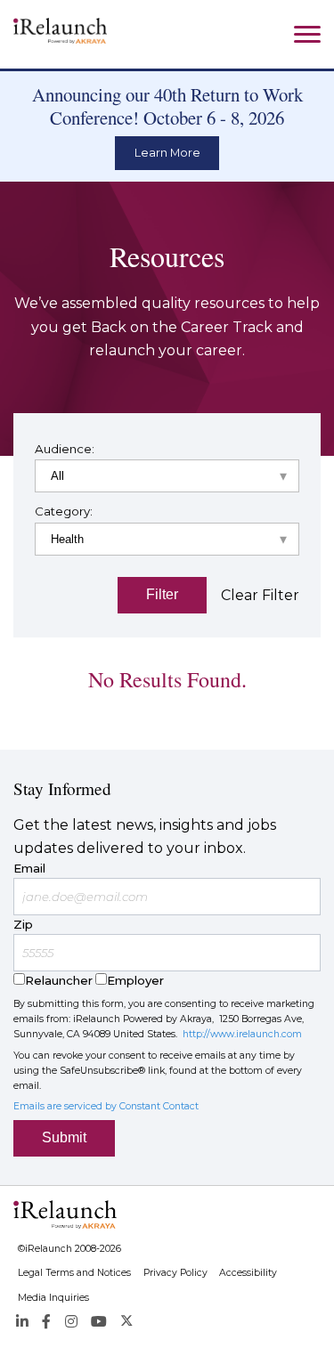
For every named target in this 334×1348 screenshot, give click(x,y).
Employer (135, 980)
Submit (64, 1137)
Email (29, 868)
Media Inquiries (53, 1297)
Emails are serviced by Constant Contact (106, 1106)
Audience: (64, 449)
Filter (162, 594)
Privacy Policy (175, 1273)
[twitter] (127, 1322)
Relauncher (59, 980)
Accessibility (248, 1273)
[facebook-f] (46, 1322)
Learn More (167, 152)
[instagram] (70, 1322)
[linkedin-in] (22, 1322)
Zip (23, 924)
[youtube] (99, 1322)
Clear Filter (260, 595)
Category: (64, 511)
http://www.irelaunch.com (242, 1034)
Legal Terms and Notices (74, 1273)
